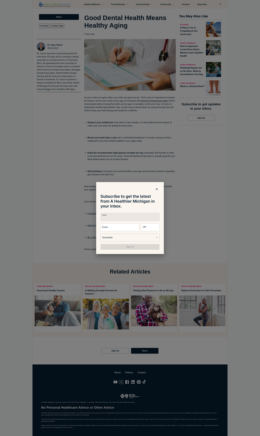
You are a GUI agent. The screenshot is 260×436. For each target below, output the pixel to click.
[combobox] (130, 237)
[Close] (157, 189)
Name (104, 215)
